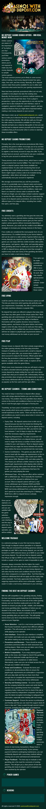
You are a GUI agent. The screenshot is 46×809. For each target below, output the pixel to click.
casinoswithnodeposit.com (29, 806)
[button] (41, 781)
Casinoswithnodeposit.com (28, 115)
